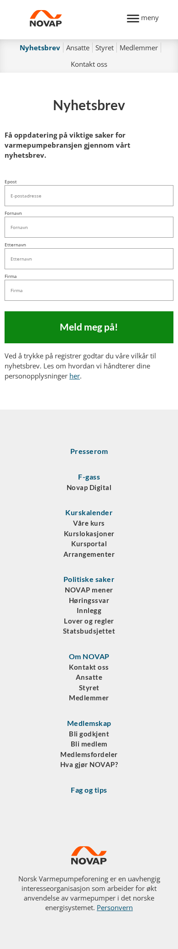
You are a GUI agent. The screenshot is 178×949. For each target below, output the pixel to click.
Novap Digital (89, 487)
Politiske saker (89, 579)
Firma (11, 276)
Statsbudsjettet (89, 631)
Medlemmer (139, 47)
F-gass (89, 476)
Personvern (115, 907)
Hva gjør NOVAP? (89, 764)
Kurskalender (89, 512)
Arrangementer (89, 554)
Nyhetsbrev (40, 47)
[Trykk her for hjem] (73, 19)
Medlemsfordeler (89, 754)
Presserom (89, 451)
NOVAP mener (89, 590)
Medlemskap (89, 723)
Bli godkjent (89, 734)
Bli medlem (89, 744)
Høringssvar (89, 600)
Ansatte (77, 47)
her (74, 375)
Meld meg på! (89, 327)
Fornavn (13, 213)
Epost (11, 181)
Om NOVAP (89, 656)
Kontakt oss (89, 64)
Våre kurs (89, 523)
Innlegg (89, 610)
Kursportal (89, 543)
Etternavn (15, 244)
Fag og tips (89, 789)
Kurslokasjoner (89, 533)
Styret (104, 47)
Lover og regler (89, 621)
